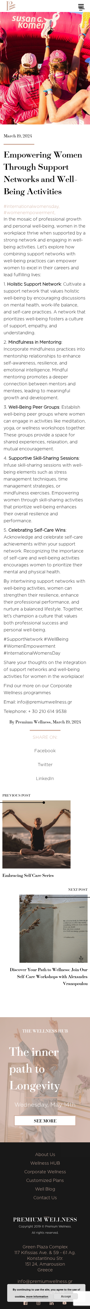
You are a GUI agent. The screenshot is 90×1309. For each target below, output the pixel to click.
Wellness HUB (45, 1163)
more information (37, 1296)
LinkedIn (45, 779)
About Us (45, 1155)
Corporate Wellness (45, 1172)
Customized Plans (45, 1181)
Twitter (45, 765)
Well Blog (45, 1189)
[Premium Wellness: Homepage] (10, 6)
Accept (66, 1296)
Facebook (45, 751)
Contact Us (45, 1198)
